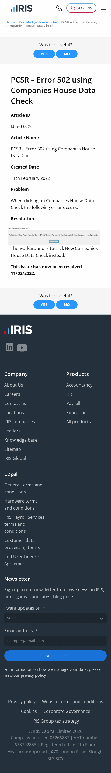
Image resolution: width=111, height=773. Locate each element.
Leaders (12, 431)
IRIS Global (15, 458)
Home (10, 22)
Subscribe (56, 655)
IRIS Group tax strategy (55, 721)
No (67, 53)
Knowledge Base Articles (38, 22)
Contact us (15, 403)
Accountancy (79, 385)
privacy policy (33, 675)
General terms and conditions (23, 488)
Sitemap (12, 449)
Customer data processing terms (22, 543)
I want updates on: (24, 608)
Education (76, 412)
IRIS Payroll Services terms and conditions (24, 524)
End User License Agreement (21, 560)
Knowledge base (20, 440)
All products (78, 422)
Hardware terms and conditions (21, 504)
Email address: (20, 631)
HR (69, 394)
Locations (14, 412)
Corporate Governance (66, 711)
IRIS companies (19, 422)
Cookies (29, 711)
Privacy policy (22, 702)
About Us (13, 385)
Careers (12, 394)
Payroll (73, 403)
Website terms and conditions (72, 702)
